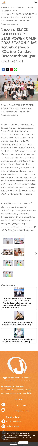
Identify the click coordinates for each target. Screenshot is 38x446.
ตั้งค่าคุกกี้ (13, 443)
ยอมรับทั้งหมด (23, 443)
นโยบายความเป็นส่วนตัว (21, 437)
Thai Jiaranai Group (13, 421)
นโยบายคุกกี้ (6, 439)
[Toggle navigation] (36, 3)
